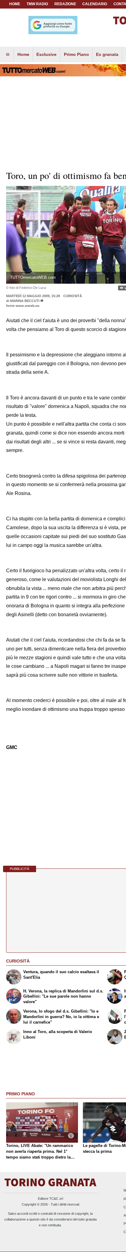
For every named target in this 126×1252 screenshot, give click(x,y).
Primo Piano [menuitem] (76, 54)
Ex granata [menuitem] (107, 54)
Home (14, 4)
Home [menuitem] (23, 54)
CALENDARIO (94, 4)
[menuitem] (7, 54)
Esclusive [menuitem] (46, 54)
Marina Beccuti (24, 301)
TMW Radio (37, 4)
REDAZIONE (65, 4)
